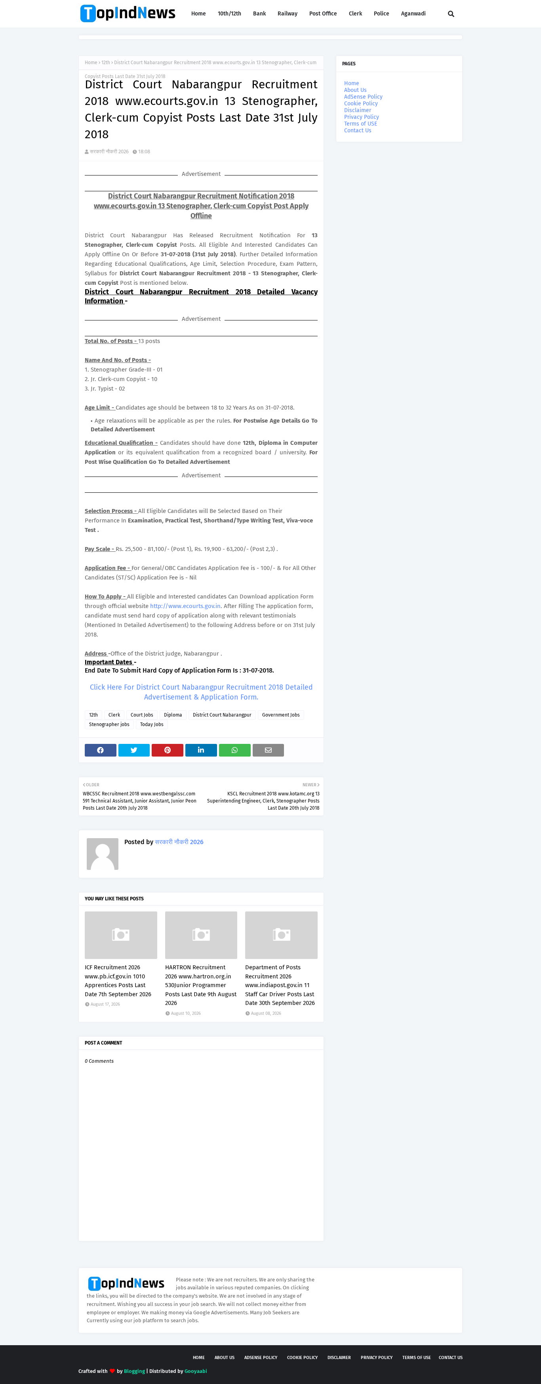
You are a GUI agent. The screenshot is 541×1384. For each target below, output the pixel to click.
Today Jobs (152, 724)
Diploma (173, 715)
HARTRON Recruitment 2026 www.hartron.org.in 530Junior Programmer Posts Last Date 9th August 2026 (200, 985)
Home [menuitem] (198, 13)
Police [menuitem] (381, 13)
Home (91, 62)
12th (105, 62)
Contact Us (357, 130)
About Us (355, 90)
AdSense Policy (363, 96)
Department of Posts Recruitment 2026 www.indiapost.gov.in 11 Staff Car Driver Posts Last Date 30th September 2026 (280, 985)
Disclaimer (357, 110)
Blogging (134, 1371)
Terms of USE (360, 123)
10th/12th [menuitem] (229, 13)
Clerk (114, 715)
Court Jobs (142, 715)
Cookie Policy (361, 103)
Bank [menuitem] (259, 13)
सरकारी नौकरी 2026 (109, 151)
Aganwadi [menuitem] (413, 13)
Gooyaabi (196, 1371)
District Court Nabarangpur (222, 715)
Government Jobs (281, 715)
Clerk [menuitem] (355, 13)
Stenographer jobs (109, 724)
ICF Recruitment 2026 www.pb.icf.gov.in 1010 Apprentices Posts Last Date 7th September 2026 (118, 981)
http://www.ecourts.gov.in (185, 606)
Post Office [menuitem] (323, 13)
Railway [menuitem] (287, 13)
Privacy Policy (361, 117)
